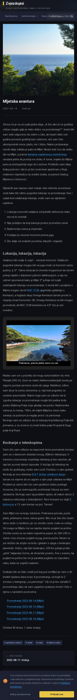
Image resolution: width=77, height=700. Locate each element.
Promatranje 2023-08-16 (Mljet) (25, 606)
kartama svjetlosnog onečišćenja (47, 154)
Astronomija (28, 16)
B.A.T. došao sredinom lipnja (48, 474)
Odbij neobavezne (20, 694)
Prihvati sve (56, 694)
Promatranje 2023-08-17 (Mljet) (25, 612)
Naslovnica (11, 16)
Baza (44, 16)
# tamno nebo (54, 643)
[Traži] (72, 16)
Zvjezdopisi (15, 3)
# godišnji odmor (12, 643)
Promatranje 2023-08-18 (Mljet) (25, 619)
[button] (30, 355)
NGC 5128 (33, 290)
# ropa (39, 643)
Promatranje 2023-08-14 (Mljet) (25, 600)
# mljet (29, 643)
